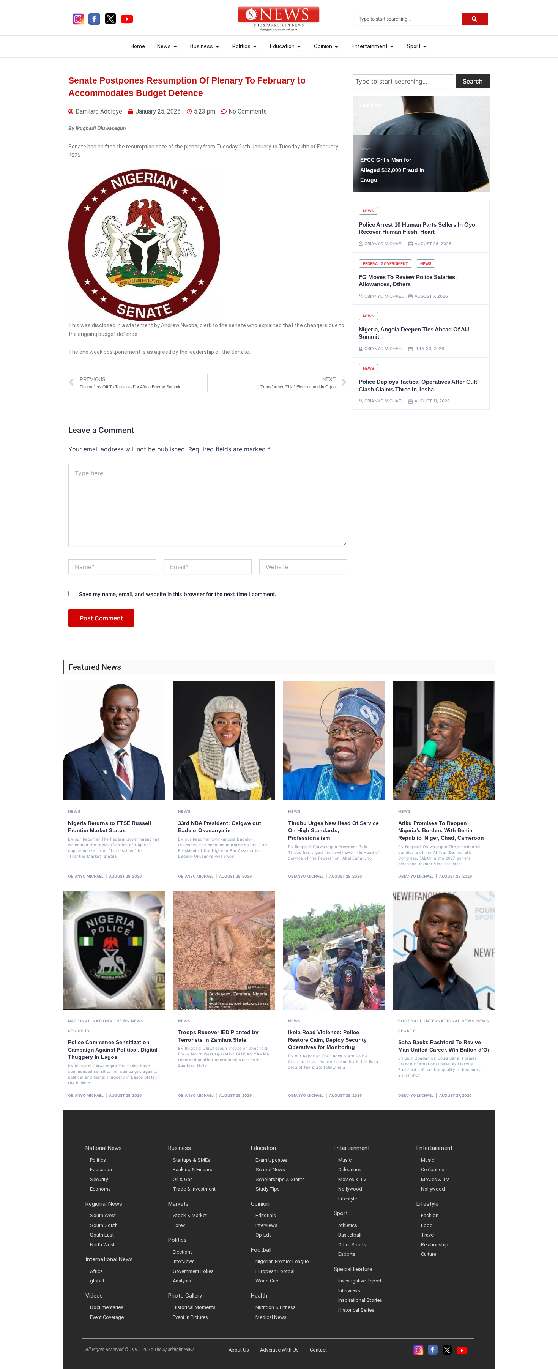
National (79, 1021)
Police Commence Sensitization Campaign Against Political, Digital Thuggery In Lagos (113, 1049)
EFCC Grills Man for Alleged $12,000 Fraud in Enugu (392, 170)
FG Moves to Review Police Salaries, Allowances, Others (408, 281)
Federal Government (385, 263)
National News (111, 1021)
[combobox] (406, 19)
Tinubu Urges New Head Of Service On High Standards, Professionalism (333, 830)
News (365, 148)
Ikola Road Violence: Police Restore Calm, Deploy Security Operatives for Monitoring (327, 1039)
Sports (407, 1030)
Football (410, 1021)
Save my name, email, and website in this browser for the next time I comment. (177, 594)
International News (449, 1021)
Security (79, 1030)
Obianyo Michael (86, 876)
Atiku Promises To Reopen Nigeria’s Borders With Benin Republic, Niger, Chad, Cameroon (441, 830)
